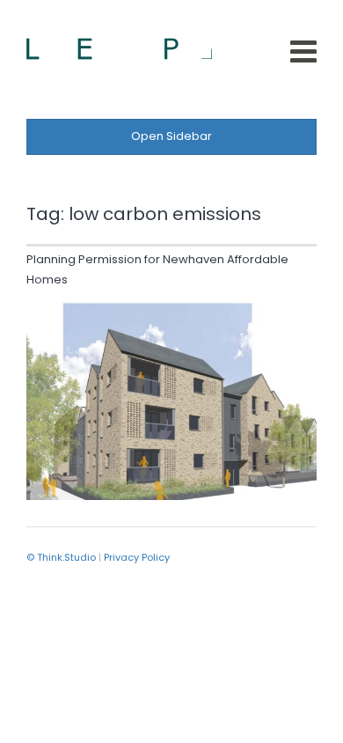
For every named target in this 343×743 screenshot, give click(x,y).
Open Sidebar (171, 136)
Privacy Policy (137, 557)
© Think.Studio (61, 557)
